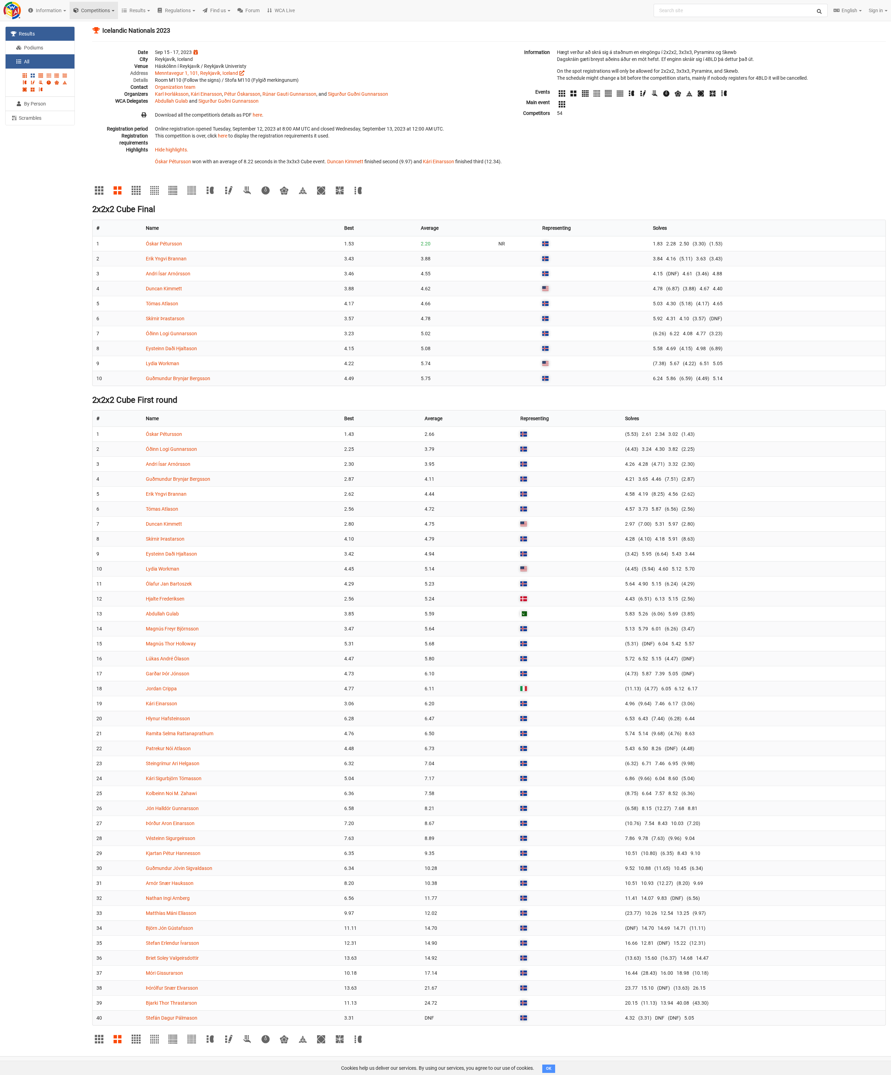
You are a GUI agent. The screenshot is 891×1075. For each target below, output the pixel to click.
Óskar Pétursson (173, 161)
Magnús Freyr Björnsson (172, 628)
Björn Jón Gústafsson (169, 928)
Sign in (876, 10)
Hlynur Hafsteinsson (168, 718)
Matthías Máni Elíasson (171, 913)
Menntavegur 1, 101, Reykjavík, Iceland (196, 73)
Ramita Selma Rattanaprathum (179, 733)
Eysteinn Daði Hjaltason (171, 348)
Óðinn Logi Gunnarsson (171, 333)
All (26, 61)
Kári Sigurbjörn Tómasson (174, 778)
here (257, 115)
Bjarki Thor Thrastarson (171, 1003)
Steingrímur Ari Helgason (172, 763)
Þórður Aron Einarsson (170, 823)
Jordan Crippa (161, 688)
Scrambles (29, 118)
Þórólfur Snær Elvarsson (172, 988)
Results (26, 34)
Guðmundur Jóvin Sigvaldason (179, 868)
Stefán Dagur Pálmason (171, 1018)
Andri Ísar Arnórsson (168, 273)
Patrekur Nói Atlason (168, 748)
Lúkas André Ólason (167, 658)
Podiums (33, 47)
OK (548, 1068)
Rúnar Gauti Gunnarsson (289, 94)
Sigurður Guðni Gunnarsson (358, 94)
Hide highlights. (171, 149)
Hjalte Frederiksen (165, 599)
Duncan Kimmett (345, 161)
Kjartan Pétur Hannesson (173, 853)
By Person (34, 104)
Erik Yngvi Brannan (166, 258)
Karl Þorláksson (172, 94)
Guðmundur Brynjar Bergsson (178, 378)
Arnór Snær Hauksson (170, 883)
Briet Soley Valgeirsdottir (172, 958)
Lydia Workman (162, 363)
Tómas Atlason (162, 303)
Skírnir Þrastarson (165, 318)
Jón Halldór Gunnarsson (172, 808)
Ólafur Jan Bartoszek (169, 584)
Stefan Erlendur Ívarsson (172, 943)
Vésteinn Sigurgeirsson (170, 838)
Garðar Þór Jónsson (167, 673)
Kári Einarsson (206, 94)
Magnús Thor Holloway (171, 643)
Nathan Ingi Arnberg (168, 898)
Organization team (175, 87)
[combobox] (741, 10)
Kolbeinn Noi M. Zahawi (171, 793)
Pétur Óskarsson (242, 94)
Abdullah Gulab (171, 101)
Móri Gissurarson (164, 973)
